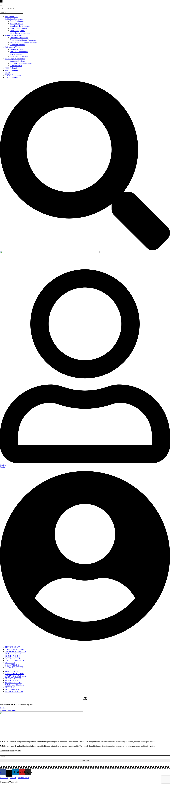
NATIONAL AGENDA (14, 649)
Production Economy (13, 35)
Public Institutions (17, 21)
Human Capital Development (21, 63)
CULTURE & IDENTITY (15, 651)
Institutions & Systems (14, 19)
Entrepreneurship (16, 49)
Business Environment (19, 52)
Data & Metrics (16, 66)
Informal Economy (17, 45)
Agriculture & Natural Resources (23, 40)
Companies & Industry (19, 38)
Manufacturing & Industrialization (23, 42)
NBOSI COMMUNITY (14, 660)
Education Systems (17, 31)
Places (7, 73)
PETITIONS (10, 663)
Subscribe (85, 760)
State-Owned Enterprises (19, 33)
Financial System (16, 23)
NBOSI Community (13, 75)
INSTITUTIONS (12, 665)
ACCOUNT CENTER (14, 667)
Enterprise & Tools (12, 47)
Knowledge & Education (15, 59)
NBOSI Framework (13, 77)
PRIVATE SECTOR (13, 654)
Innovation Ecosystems (19, 56)
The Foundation (11, 17)
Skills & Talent (11, 68)
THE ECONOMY (12, 647)
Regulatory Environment (19, 26)
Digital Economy (16, 54)
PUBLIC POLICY (12, 656)
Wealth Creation (11, 70)
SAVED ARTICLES (13, 658)
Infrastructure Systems (18, 28)
